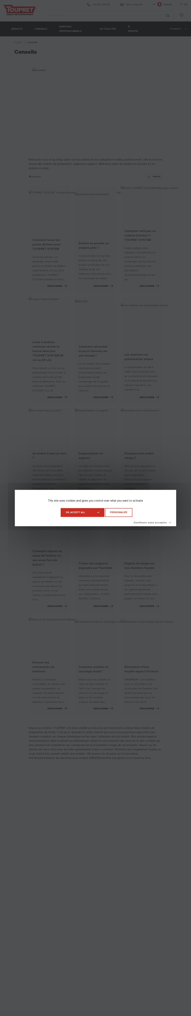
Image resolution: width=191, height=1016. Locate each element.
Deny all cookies (152, 522)
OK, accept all (75, 512)
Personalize (118, 512)
